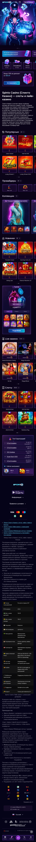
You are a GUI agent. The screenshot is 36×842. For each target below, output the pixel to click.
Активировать (12, 83)
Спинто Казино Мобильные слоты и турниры (18, 531)
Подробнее (16, 331)
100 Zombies (11, 452)
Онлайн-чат (15, 809)
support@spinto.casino (19, 807)
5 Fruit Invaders (11, 443)
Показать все (28, 802)
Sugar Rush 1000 (12, 456)
